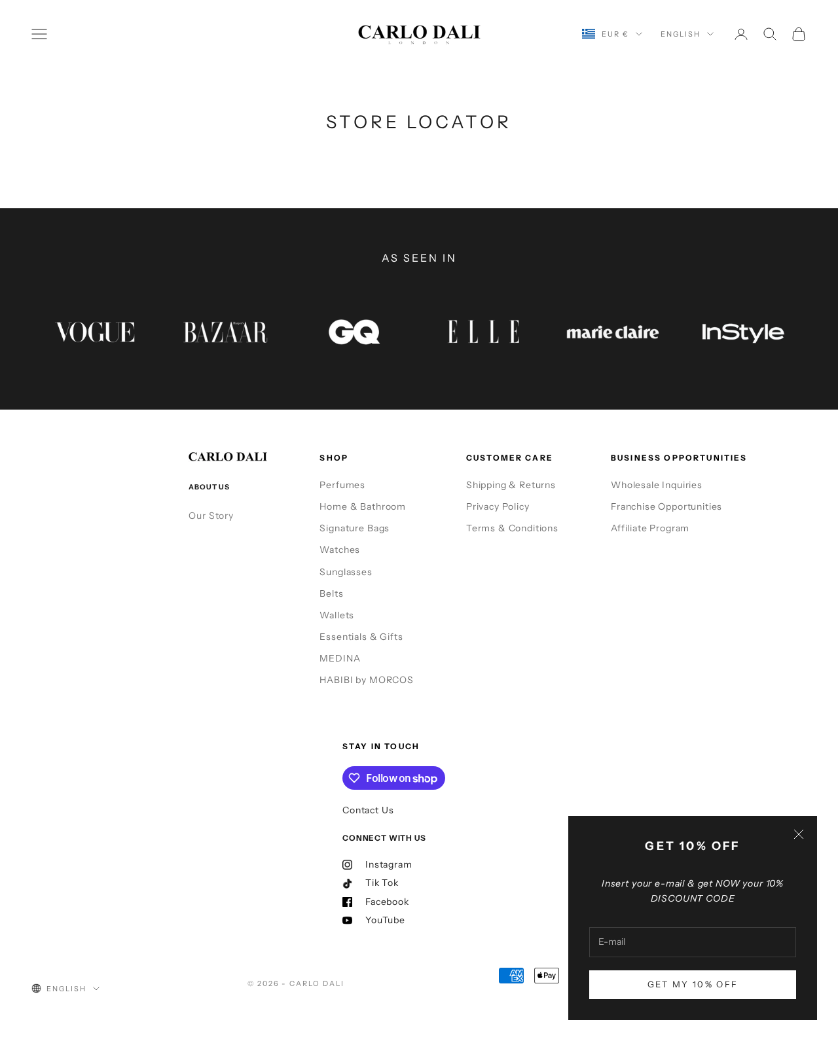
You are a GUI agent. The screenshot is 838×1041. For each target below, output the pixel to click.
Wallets (336, 615)
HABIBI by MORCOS (366, 680)
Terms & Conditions (512, 528)
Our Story (211, 515)
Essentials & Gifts (361, 637)
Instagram (388, 864)
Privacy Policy (498, 506)
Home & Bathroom (362, 506)
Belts (331, 593)
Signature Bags (354, 528)
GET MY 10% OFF (692, 984)
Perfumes (342, 485)
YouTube (385, 920)
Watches (339, 550)
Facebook (387, 902)
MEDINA (339, 658)
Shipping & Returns (511, 485)
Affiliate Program (650, 528)
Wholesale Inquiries (656, 485)
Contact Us (367, 810)
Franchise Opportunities (666, 506)
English (681, 34)
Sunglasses (345, 572)
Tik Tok (382, 883)
